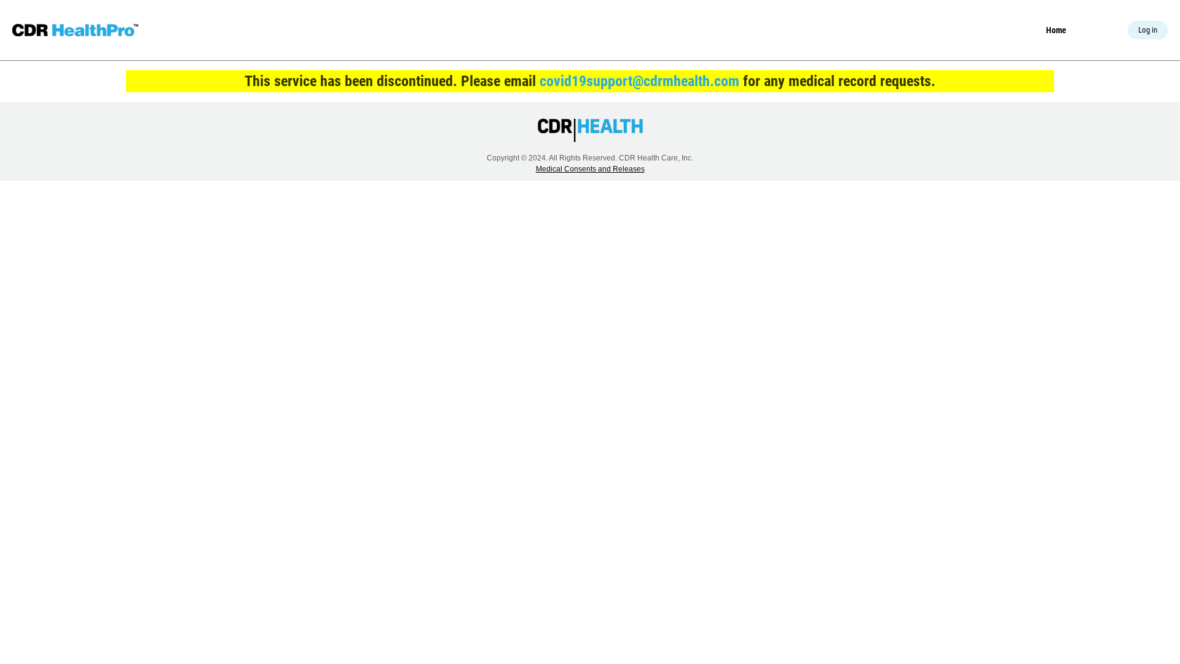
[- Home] (75, 30)
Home (1056, 30)
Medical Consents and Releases (590, 169)
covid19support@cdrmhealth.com (639, 81)
